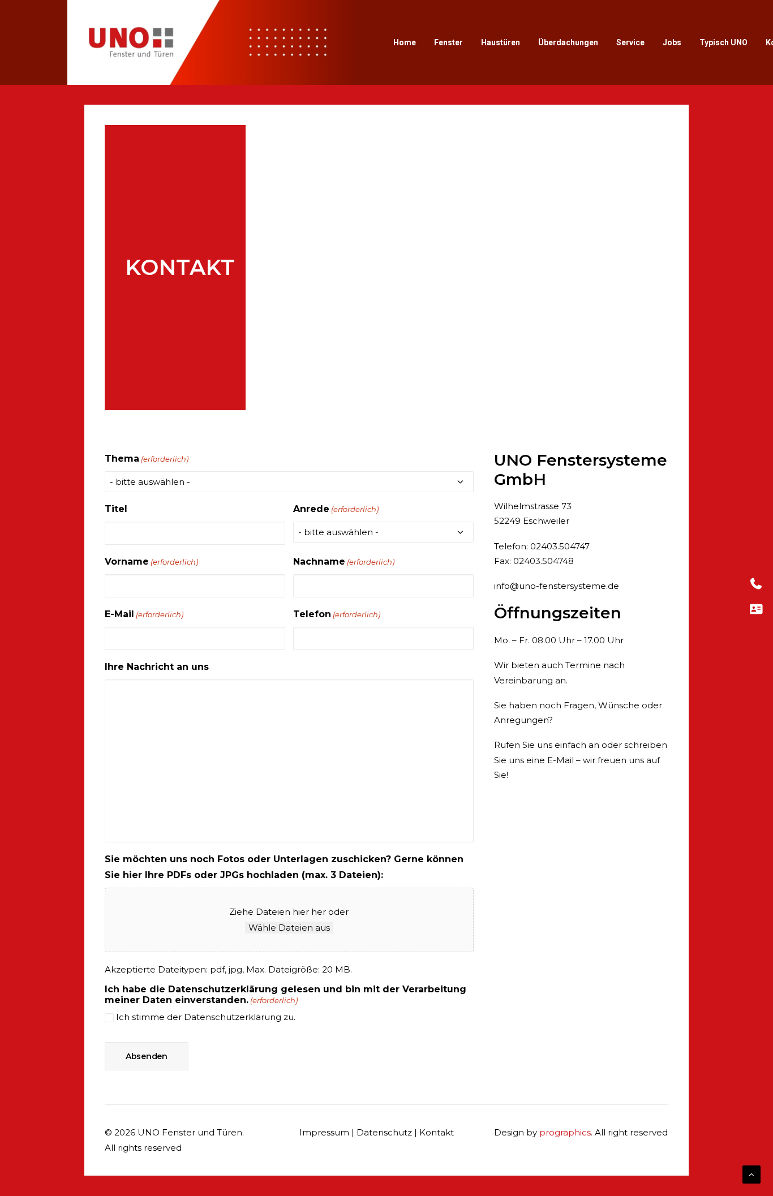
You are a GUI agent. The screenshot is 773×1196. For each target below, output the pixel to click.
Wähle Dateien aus (289, 927)
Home (404, 42)
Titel (116, 509)
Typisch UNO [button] (723, 42)
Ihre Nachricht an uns (157, 666)
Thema (146, 458)
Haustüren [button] (500, 42)
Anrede (336, 509)
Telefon (336, 614)
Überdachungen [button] (568, 42)
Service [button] (630, 42)
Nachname (343, 561)
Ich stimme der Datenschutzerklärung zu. (205, 1017)
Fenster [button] (448, 42)
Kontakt (436, 1132)
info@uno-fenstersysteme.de (556, 585)
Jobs (672, 42)
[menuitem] (404, 42)
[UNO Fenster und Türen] (212, 42)
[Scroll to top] (751, 1173)
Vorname (151, 561)
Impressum (324, 1132)
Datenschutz (384, 1132)
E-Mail (144, 614)
